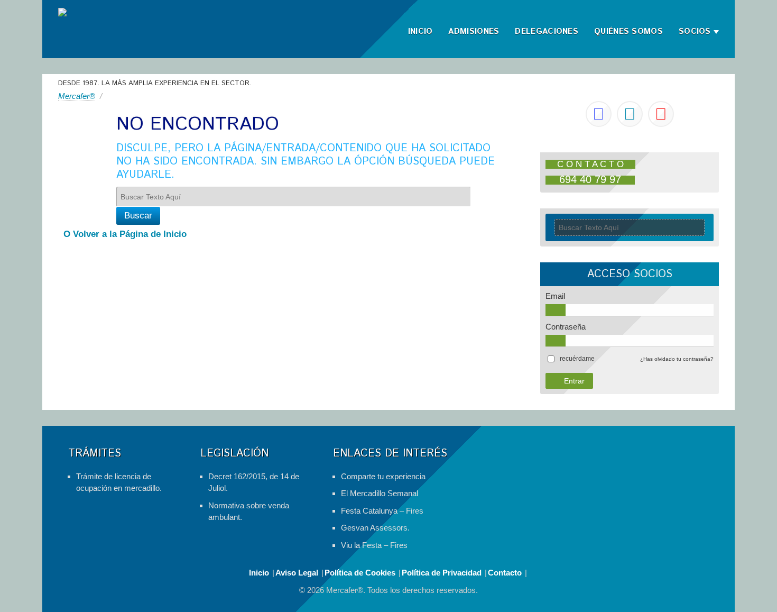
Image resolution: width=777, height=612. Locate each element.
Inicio (420, 31)
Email (555, 295)
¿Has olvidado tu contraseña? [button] (677, 359)
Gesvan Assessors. (375, 527)
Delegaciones (546, 31)
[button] (577, 358)
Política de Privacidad (442, 572)
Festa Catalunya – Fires (382, 510)
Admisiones (473, 31)
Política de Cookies (360, 572)
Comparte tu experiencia (383, 476)
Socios (695, 31)
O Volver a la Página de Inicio (125, 234)
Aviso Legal (296, 572)
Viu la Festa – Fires (374, 545)
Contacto (505, 572)
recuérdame (577, 358)
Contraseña (565, 326)
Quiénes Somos (628, 31)
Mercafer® (76, 96)
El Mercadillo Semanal (379, 493)
